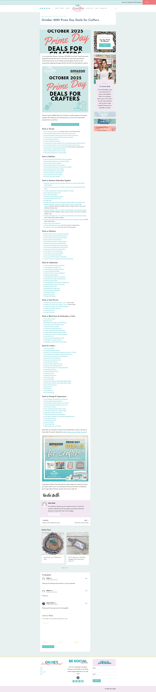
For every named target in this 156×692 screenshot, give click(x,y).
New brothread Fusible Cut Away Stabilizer (54, 165)
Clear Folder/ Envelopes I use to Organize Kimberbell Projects (59, 416)
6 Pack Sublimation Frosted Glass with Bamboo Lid (56, 282)
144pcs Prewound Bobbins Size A (52, 131)
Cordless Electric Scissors (50, 375)
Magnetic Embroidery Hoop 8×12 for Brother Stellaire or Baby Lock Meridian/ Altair (64, 202)
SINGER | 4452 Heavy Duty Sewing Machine (55, 243)
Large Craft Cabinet (49, 422)
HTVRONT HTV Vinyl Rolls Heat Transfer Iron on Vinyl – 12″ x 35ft (60, 352)
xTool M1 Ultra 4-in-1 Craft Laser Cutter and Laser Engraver (58, 258)
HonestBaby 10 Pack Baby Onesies (52, 339)
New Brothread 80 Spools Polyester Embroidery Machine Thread (60, 133)
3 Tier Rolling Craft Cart (50, 418)
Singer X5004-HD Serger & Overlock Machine (55, 241)
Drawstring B (47, 290)
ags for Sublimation (55, 290)
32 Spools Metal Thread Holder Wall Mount (54, 147)
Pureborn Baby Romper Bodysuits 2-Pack (54, 338)
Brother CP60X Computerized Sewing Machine (55, 237)
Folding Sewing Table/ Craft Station (53, 412)
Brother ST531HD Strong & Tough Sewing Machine (56, 233)
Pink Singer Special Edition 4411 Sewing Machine (56, 245)
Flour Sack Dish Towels (49, 318)
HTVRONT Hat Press (49, 312)
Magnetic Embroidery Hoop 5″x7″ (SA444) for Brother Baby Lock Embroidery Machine (65, 215)
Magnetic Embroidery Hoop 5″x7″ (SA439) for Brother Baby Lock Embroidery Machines (65, 210)
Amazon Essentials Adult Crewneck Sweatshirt (55, 332)
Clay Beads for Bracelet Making (52, 350)
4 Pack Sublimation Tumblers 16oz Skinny (54, 269)
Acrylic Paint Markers (49, 348)
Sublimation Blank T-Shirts (50, 286)
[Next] (87, 549)
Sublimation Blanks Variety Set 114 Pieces (54, 284)
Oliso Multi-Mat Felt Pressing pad (52, 358)
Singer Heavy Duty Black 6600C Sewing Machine (56, 247)
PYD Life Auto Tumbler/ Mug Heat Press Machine (56, 306)
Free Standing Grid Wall (50, 420)
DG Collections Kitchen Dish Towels (52, 328)
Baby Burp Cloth (48, 320)
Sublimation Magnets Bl (50, 280)
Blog (41, 669)
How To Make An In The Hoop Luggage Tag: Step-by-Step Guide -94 (76, 559)
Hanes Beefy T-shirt (49, 336)
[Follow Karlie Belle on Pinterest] (59, 514)
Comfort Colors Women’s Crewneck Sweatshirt (55, 334)
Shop (96, 8)
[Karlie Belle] (78, 8)
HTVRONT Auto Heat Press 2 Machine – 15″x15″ (56, 304)
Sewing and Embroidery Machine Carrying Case (55, 404)
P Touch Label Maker (49, 424)
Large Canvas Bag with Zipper (51, 326)
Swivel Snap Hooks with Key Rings (52, 198)
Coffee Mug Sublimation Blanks (51, 271)
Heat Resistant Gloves (49, 292)
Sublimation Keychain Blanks (51, 275)
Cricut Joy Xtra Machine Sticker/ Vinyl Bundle (55, 256)
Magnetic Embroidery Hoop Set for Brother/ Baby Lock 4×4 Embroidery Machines (64, 219)
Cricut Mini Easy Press (49, 310)
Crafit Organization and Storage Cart (53, 401)
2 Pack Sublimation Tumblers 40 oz (52, 267)
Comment (46, 623)
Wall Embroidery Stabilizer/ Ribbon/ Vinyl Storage (56, 403)
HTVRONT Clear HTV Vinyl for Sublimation (54, 273)
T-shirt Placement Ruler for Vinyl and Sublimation (56, 367)
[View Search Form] (116, 8)
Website (77, 642)
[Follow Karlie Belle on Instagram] (54, 514)
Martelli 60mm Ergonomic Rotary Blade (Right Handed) (57, 383)
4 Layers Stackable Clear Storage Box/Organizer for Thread (59, 190)
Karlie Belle (51, 503)
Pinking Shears (47, 388)
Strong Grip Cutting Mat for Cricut (52, 360)
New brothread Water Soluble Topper (53, 172)
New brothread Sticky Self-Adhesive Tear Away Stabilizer (58, 159)
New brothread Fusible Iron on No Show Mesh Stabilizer (58, 167)
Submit (97, 680)
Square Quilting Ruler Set (50, 369)
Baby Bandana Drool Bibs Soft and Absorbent (55, 322)
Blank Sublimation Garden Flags (52, 288)
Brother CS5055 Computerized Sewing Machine (55, 235)
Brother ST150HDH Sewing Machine (53, 239)
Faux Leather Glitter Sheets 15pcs (52, 192)
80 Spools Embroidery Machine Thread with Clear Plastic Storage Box (61, 135)
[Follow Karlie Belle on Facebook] (49, 514)
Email (61, 642)
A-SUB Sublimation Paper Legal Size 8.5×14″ (55, 278)
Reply (86, 578)
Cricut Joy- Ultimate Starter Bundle (52, 254)
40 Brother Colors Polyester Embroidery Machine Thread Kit (58, 137)
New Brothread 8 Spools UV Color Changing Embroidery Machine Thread (62, 145)
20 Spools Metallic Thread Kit (51, 139)
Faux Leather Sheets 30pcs (50, 194)
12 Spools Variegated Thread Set (52, 141)
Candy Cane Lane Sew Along (81, 521)
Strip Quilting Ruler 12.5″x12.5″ (51, 371)
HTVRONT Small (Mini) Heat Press (52, 308)
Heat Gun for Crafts (49, 373)
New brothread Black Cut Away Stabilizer (54, 170)
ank (56, 280)
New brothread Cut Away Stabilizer (52, 163)
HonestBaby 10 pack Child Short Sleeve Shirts (55, 341)
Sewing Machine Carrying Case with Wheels (54, 414)
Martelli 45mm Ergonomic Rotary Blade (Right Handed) (57, 381)
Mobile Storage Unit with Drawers (52, 426)
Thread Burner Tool (48, 390)
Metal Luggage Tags (49, 392)
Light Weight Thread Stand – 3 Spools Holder (55, 152)
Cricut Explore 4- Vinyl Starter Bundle (53, 251)
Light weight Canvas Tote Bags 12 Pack (53, 324)
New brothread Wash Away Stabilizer (53, 174)
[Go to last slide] (42, 549)
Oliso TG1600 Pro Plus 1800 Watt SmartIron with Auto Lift (58, 354)
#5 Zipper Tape (48, 200)
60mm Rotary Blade (49, 377)
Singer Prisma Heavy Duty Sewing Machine (54, 249)
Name (45, 642)
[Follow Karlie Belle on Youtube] (56, 514)
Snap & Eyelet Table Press (50, 384)
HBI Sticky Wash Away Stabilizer (52, 176)
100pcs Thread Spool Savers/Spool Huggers (55, 150)
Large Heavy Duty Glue (50, 361)
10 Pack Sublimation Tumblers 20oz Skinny (54, 265)
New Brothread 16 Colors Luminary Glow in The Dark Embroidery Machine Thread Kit (64, 143)
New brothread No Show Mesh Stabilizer (54, 168)
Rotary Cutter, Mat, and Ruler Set (52, 223)
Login (147, 2)
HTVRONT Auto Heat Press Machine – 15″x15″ (55, 302)
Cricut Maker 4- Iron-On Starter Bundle (53, 253)
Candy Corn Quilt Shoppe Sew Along (51, 521)
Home (56, 8)
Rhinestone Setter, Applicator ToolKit (53, 365)
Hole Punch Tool (48, 386)
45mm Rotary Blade (49, 379)
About (41, 667)
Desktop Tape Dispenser (50, 296)
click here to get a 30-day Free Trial (76, 432)
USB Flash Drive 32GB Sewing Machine (53, 196)
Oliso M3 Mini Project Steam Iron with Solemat (55, 356)
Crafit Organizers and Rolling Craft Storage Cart (56, 399)
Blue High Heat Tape (49, 294)
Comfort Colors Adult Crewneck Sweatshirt (54, 330)
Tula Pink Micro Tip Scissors (50, 227)
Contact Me (103, 8)
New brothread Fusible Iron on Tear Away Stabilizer (56, 161)
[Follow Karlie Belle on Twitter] (51, 514)
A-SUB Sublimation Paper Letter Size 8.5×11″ (55, 276)
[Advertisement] (105, 183)
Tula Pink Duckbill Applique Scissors (52, 225)
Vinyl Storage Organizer (50, 406)
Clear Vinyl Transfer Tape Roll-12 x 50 (53, 363)
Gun (57, 361)
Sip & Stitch (43, 672)
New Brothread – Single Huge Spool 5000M (55, 148)
